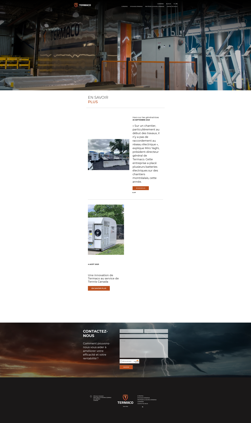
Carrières (160, 3)
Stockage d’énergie (136, 6)
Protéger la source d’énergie (154, 6)
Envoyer (126, 367)
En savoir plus (140, 188)
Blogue (168, 3)
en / (175, 3)
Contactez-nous (172, 6)
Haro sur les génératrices (146, 117)
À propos (125, 6)
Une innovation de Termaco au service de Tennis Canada (103, 278)
